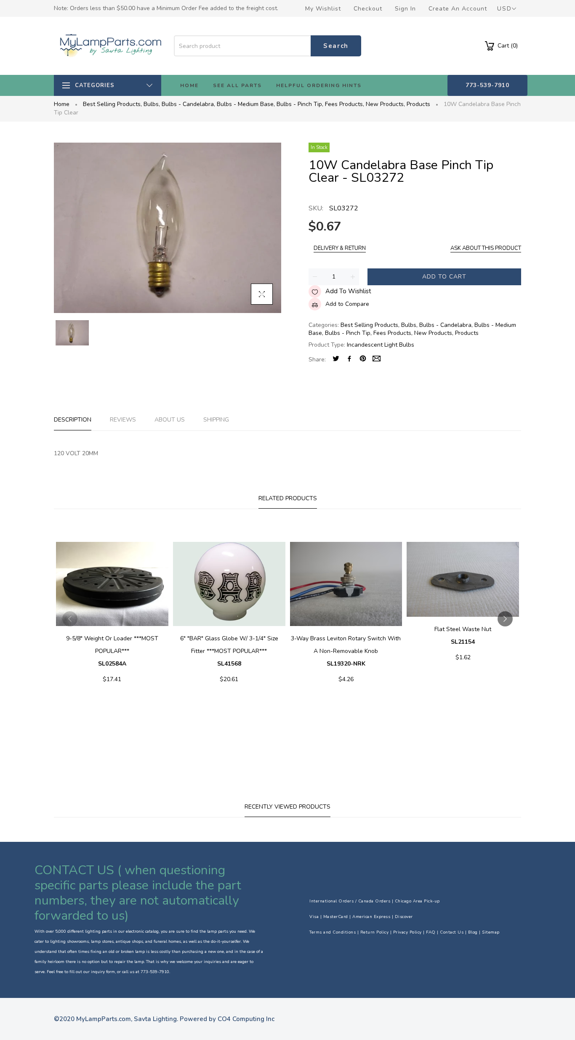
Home (61, 104)
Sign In (405, 9)
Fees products (344, 104)
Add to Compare (347, 304)
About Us (169, 420)
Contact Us (451, 932)
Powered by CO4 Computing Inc (227, 1019)
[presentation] (69, 618)
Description (72, 420)
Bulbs (152, 104)
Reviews (123, 420)
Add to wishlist (348, 291)
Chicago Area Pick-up (417, 901)
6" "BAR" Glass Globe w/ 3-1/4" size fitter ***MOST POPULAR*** (229, 651)
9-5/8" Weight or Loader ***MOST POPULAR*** (112, 651)
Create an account (458, 9)
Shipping (216, 420)
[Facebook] (349, 359)
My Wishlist (323, 9)
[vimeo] (363, 359)
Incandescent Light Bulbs (380, 345)
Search (336, 46)
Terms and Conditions (332, 932)
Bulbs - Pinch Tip (300, 104)
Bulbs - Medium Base (246, 104)
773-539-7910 (487, 85)
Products (418, 104)
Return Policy (374, 932)
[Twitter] (336, 359)
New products (385, 104)
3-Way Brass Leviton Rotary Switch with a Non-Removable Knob (346, 651)
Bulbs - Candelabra (188, 104)
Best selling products (112, 104)
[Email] (376, 359)
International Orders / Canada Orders (349, 901)
